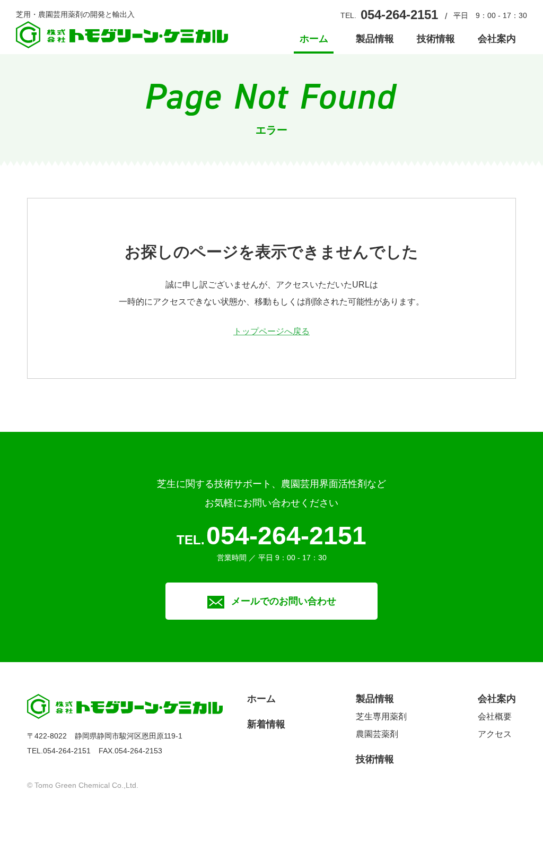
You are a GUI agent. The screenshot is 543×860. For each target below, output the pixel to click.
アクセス (495, 734)
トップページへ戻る (271, 331)
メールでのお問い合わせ (283, 601)
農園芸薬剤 (377, 734)
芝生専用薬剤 (381, 716)
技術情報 (436, 39)
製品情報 (375, 39)
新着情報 (266, 724)
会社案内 (497, 39)
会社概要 (495, 716)
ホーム (314, 39)
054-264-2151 (399, 14)
